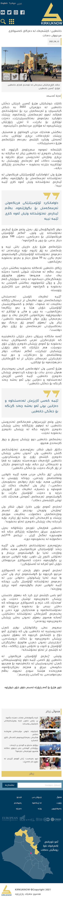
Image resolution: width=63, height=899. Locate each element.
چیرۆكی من (36, 797)
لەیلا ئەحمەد (53, 96)
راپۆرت (58, 803)
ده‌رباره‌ (19, 808)
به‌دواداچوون (56, 808)
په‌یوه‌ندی (18, 803)
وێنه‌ (39, 808)
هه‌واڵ (59, 797)
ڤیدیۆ (19, 797)
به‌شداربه (9, 785)
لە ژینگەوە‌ (36, 803)
